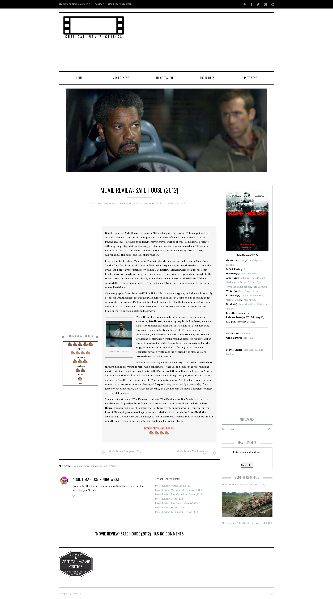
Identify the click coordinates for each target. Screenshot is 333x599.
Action (241, 260)
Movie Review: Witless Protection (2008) (243, 484)
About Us (77, 593)
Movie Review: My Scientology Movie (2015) (178, 490)
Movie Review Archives (119, 4)
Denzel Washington (252, 295)
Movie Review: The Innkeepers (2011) (193, 453)
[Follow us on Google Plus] (265, 4)
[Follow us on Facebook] (251, 4)
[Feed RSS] (245, 4)
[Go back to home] (93, 26)
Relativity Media (247, 304)
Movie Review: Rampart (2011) (125, 451)
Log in (271, 593)
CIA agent (77, 465)
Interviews (250, 78)
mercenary (89, 465)
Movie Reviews (121, 78)
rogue (99, 465)
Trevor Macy (249, 299)
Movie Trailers (164, 78)
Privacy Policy (65, 593)
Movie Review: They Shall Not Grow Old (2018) (247, 523)
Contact (99, 4)
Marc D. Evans (233, 299)
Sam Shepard (244, 286)
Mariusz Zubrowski (102, 203)
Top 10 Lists (207, 78)
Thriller (230, 264)
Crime (249, 260)
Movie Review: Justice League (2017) (174, 485)
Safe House (246, 333)
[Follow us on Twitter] (258, 4)
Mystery (258, 260)
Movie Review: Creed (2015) (169, 498)
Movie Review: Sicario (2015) (170, 507)
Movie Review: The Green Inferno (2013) (176, 503)
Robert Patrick (248, 282)
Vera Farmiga (259, 286)
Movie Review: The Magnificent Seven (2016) (179, 494)
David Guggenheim (248, 291)
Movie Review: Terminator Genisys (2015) (177, 511)
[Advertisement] (203, 42)
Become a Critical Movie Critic (74, 4)
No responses (153, 203)
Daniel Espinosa (249, 273)
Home (79, 78)
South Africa (110, 465)
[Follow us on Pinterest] (271, 4)
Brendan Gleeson (246, 277)
